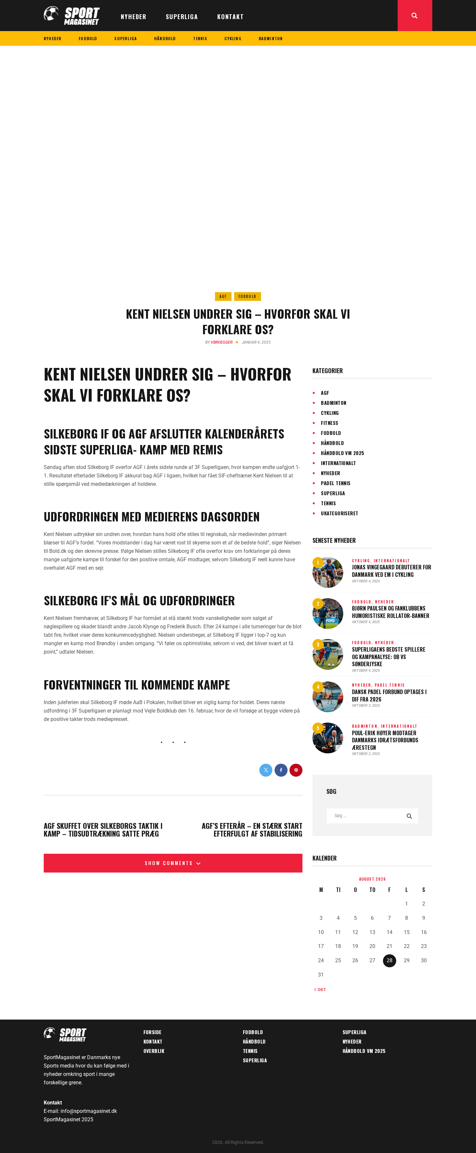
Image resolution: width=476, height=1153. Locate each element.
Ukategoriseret (339, 513)
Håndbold (332, 442)
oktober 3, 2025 (366, 705)
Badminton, (366, 726)
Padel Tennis (335, 482)
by (218, 342)
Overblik (153, 1050)
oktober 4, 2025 (366, 581)
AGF (223, 296)
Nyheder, (363, 685)
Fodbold (247, 296)
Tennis (328, 503)
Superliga (333, 493)
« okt (320, 989)
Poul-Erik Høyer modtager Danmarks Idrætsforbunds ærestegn (385, 740)
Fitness (329, 422)
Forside (152, 1031)
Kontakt (153, 1041)
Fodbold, (363, 601)
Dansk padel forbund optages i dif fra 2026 (389, 695)
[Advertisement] (238, 94)
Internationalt (338, 462)
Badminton (333, 402)
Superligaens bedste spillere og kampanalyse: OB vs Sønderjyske (388, 657)
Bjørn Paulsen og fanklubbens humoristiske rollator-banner (390, 612)
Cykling (330, 412)
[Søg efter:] (372, 815)
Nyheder (330, 472)
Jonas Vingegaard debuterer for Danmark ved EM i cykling (391, 571)
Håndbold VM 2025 (342, 452)
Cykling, (363, 560)
